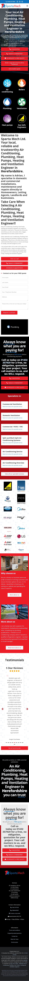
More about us (14, 595)
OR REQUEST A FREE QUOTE (15, 58)
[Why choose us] (14, 563)
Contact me (14, 936)
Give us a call (14, 259)
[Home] (10, 5)
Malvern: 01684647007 (15, 54)
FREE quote (18, 354)
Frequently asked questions (14, 933)
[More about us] (14, 611)
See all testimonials (14, 748)
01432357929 (15, 49)
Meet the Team (14, 939)
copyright (25, 960)
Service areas (14, 942)
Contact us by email (15, 913)
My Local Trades (14, 963)
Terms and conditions (14, 930)
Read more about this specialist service (12, 406)
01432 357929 (11, 1)
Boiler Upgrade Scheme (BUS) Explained (14, 63)
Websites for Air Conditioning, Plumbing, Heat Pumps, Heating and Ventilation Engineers (15, 965)
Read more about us (14, 648)
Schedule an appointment (14, 268)
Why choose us (8, 573)
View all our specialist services (14, 474)
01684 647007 (15, 910)
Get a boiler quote (14, 69)
